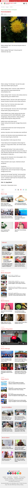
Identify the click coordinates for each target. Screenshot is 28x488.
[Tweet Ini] (18, 190)
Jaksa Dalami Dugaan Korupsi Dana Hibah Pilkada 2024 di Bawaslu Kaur (20, 448)
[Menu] (2, 3)
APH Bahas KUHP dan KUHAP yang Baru (6, 459)
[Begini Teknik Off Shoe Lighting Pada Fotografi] (7, 317)
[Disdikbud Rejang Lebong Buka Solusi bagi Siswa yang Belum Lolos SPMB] (20, 424)
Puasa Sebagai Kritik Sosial (14, 276)
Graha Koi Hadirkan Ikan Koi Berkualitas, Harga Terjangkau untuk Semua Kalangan (17, 401)
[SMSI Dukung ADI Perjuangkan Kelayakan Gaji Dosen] (21, 212)
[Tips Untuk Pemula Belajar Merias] (21, 225)
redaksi (5, 14)
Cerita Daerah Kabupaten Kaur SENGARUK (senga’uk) (21, 204)
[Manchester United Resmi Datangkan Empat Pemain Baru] (7, 366)
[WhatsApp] (18, 473)
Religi (9, 9)
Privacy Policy (22, 477)
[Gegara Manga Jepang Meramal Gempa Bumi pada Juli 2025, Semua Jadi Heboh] (20, 259)
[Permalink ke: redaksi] (2, 14)
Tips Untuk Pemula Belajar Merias (20, 230)
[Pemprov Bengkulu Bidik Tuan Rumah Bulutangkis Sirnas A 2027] (7, 354)
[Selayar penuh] (25, 343)
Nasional (6, 9)
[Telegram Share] (23, 190)
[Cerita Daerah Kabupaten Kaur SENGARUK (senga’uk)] (21, 198)
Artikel (2, 9)
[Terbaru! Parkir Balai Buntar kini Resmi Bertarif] (7, 443)
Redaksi (4, 477)
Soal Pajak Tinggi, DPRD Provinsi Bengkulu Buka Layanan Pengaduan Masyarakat (7, 265)
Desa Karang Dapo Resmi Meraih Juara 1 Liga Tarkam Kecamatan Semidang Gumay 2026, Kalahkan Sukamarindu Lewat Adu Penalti (21, 360)
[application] (14, 337)
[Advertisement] (14, 68)
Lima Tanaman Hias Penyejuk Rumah (5, 230)
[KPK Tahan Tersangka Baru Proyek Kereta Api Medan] (20, 454)
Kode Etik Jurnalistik (8, 478)
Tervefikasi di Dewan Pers (14, 481)
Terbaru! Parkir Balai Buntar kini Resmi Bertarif (7, 448)
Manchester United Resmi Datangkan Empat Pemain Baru (6, 372)
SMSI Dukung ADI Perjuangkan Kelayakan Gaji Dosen (20, 218)
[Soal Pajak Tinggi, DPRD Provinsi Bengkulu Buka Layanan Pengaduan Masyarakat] (7, 259)
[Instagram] (13, 473)
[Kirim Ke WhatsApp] (26, 190)
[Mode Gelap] (24, 3)
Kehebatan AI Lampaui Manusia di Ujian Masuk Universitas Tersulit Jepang (17, 389)
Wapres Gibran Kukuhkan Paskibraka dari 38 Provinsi (7, 217)
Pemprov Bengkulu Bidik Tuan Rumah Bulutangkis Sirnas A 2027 (6, 360)
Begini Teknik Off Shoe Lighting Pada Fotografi (6, 323)
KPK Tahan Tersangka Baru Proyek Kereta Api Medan (20, 460)
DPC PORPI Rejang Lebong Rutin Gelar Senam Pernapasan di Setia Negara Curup (17, 395)
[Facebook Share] (16, 190)
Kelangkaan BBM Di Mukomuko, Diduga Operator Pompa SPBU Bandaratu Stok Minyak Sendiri (17, 294)
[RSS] (20, 473)
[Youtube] (15, 473)
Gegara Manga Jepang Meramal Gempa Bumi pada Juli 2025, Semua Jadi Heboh (20, 265)
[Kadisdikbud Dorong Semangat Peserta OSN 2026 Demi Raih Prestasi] (7, 424)
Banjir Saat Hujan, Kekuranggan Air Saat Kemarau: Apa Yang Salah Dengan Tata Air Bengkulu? (7, 204)
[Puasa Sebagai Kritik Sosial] (4, 277)
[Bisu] (23, 343)
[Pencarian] (26, 3)
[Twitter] (11, 473)
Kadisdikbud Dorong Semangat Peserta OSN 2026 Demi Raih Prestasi (7, 430)
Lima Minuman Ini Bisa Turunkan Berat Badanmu (20, 311)
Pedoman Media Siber (19, 478)
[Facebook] (8, 473)
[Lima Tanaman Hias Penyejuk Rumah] (7, 225)
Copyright (16, 477)
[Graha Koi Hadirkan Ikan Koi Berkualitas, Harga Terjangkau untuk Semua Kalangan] (4, 401)
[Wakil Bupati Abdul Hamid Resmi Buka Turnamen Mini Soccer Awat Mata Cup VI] (21, 366)
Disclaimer (10, 477)
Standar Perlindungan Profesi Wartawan (14, 480)
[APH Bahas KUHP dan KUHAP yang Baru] (7, 454)
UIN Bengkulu (14, 9)
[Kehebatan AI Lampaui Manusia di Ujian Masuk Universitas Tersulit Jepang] (4, 389)
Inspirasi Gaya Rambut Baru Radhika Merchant (21, 323)
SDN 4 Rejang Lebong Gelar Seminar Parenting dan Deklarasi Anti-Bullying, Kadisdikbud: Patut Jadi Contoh (20, 418)
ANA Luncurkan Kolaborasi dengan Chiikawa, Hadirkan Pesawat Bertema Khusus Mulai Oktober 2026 (16, 383)
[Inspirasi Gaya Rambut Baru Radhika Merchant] (21, 317)
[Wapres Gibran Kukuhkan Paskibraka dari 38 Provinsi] (7, 212)
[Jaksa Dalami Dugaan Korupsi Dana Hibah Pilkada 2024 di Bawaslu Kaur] (20, 443)
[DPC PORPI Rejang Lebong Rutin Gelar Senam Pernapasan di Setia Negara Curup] (4, 395)
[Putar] (2, 343)
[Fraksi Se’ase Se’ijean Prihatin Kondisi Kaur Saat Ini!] (4, 289)
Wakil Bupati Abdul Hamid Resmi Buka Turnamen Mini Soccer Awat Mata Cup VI (20, 372)
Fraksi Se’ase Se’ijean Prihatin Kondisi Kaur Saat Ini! (17, 288)
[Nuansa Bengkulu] (9, 3)
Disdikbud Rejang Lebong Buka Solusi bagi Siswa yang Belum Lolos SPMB (20, 430)
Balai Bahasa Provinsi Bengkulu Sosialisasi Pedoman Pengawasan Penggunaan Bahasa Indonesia (20, 253)
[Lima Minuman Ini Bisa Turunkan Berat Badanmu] (21, 306)
